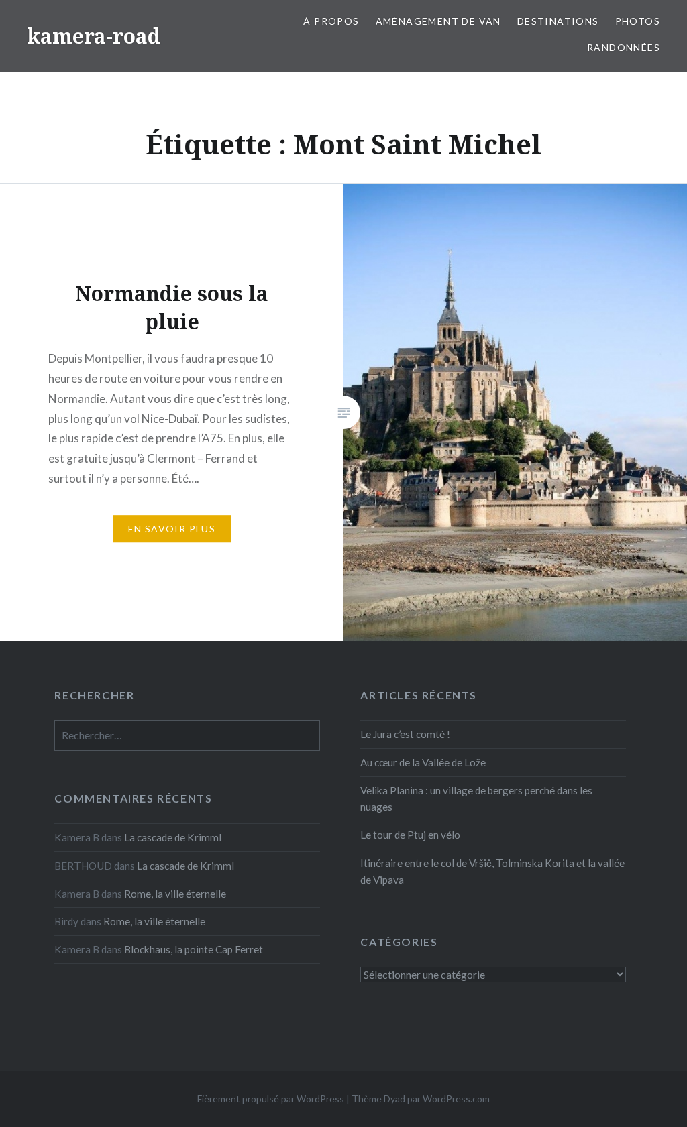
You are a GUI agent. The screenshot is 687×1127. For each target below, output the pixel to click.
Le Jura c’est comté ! (405, 734)
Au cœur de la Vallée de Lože (423, 762)
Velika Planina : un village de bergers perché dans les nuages (476, 798)
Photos (637, 21)
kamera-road (93, 36)
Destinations (558, 21)
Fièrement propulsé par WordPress (270, 1098)
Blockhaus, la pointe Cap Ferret (193, 949)
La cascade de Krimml (172, 837)
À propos (331, 21)
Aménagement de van (438, 21)
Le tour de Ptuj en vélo (410, 835)
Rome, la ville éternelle (175, 894)
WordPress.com (456, 1098)
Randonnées (623, 47)
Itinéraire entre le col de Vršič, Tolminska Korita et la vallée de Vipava (492, 871)
